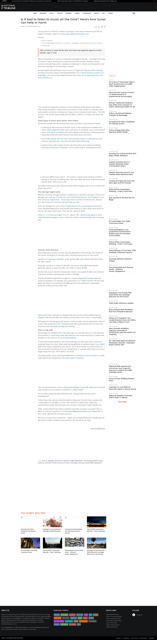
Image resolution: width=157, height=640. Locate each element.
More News (122, 402)
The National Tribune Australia (14, 638)
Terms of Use (134, 638)
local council (57, 618)
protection (48, 463)
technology (74, 463)
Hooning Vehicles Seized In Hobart (120, 260)
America (44, 461)
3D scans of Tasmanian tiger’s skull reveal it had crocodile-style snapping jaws (122, 84)
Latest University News (113, 625)
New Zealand (92, 621)
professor (41, 463)
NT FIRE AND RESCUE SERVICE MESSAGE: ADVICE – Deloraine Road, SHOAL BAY (122, 343)
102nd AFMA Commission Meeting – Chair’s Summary (120, 243)
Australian (72, 615)
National (43, 13)
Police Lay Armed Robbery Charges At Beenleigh (120, 114)
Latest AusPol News (112, 627)
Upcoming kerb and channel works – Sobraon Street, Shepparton (121, 269)
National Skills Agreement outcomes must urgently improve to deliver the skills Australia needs (120, 369)
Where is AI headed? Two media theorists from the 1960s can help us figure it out (122, 320)
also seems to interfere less (57, 132)
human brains (79, 461)
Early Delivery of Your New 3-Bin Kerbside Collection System (122, 251)
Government (64, 615)
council (80, 618)
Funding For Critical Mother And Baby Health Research (122, 155)
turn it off (62, 182)
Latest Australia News (112, 614)
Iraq (85, 461)
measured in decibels (55, 259)
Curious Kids (43, 31)
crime (78, 624)
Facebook (139, 615)
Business (69, 13)
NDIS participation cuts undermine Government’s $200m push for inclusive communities (120, 233)
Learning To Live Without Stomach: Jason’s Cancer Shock (122, 388)
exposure (66, 461)
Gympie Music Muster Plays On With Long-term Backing (97, 1)
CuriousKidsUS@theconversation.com (76, 411)
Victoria (95, 615)
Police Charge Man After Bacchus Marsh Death (119, 131)
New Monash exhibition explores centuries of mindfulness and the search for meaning (122, 331)
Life (103, 13)
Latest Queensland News (113, 618)
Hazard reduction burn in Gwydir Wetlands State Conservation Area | (119, 164)
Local (51, 13)
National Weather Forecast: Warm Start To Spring (120, 397)
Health (96, 13)
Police (86, 615)
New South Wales (59, 621)
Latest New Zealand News (114, 621)
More (15, 624)
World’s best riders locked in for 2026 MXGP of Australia (60, 1)
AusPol (85, 618)
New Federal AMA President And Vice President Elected (121, 311)
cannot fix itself (79, 211)
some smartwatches (68, 338)
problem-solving (97, 461)
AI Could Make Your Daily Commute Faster (119, 222)
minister (91, 618)
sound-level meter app (59, 335)
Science (77, 13)
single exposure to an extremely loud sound (83, 206)
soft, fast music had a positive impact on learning (75, 139)
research (67, 463)
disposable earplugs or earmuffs (76, 387)
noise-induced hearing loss (76, 197)
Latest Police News (111, 623)
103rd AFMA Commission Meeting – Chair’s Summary (120, 190)
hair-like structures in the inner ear (51, 202)
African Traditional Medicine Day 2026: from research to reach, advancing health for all (122, 105)
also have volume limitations (73, 358)
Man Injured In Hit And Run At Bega (121, 199)
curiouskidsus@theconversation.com (74, 34)
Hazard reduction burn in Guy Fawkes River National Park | (121, 173)
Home (35, 13)
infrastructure (83, 621)
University (81, 463)
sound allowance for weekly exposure (86, 278)
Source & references (97, 429)
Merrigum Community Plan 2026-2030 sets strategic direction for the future (120, 295)
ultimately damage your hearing (62, 326)
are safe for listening (78, 265)
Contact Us (126, 638)
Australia (56, 615)
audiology (51, 461)
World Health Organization (93, 463)
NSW (90, 615)
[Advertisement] (122, 7)
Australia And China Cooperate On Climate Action (122, 123)
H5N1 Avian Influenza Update (121, 303)
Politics (60, 13)
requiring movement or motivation (55, 147)
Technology (87, 13)
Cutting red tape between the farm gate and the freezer (122, 182)
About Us (118, 638)
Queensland (66, 618)
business (56, 624)
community (80, 615)
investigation (64, 624)
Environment (58, 461)
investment (72, 624)
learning (89, 461)
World (110, 13)
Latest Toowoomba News (114, 616)
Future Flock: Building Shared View (121, 380)
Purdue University (58, 463)
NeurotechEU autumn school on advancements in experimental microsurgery (121, 94)
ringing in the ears (45, 317)
